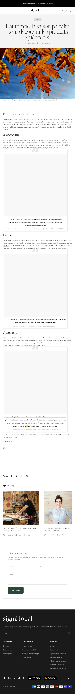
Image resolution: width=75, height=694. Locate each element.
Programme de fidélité (29, 650)
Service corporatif (27, 646)
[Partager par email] (27, 476)
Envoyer (16, 590)
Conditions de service (54, 557)
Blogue (52, 646)
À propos (6, 646)
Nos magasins (7, 654)
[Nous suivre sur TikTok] (19, 678)
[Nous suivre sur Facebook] (4, 678)
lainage (65, 338)
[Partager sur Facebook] (11, 476)
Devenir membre (27, 657)
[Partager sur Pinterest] (22, 476)
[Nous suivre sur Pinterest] (14, 678)
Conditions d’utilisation (57, 665)
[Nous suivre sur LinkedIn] (24, 678)
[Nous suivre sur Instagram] (9, 678)
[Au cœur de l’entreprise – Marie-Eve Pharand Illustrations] (58, 507)
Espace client (54, 650)
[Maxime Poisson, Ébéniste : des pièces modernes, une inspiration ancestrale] (21, 508)
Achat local (37, 20)
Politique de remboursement (58, 661)
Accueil (5, 100)
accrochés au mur (39, 145)
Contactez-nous (8, 650)
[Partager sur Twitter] (16, 476)
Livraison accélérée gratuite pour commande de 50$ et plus (38, 3)
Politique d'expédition (56, 657)
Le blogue (13, 100)
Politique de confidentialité (37, 557)
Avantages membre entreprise (31, 654)
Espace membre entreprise (58, 654)
